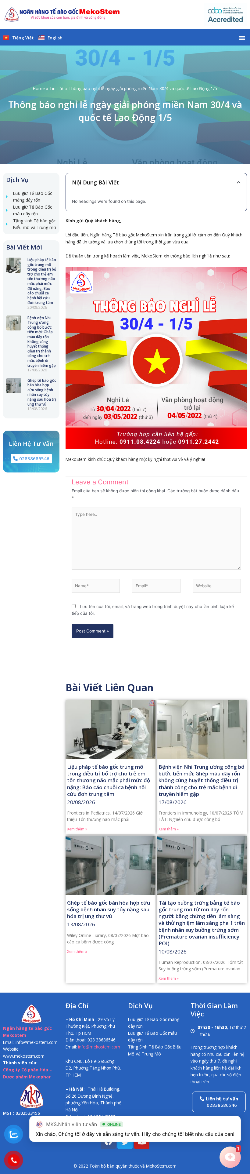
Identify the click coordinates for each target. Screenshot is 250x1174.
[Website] (217, 587)
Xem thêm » (77, 829)
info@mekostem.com (99, 1047)
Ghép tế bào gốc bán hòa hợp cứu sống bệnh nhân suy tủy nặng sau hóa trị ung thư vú (41, 392)
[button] (242, 37)
